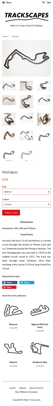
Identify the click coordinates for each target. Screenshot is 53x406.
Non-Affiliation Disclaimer (26, 392)
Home (4, 36)
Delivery (22, 388)
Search (13, 388)
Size (4, 186)
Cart (48, 2)
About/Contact (36, 388)
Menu (9, 2)
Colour (5, 199)
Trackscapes (34, 400)
